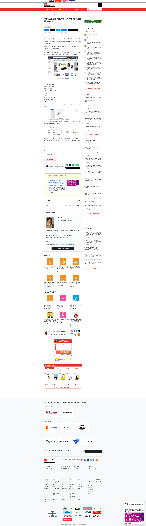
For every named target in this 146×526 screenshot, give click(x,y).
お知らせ (89, 483)
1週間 (93, 31)
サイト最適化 (47, 488)
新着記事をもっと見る (94, 134)
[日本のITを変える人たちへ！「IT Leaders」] (77, 512)
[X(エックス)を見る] (88, 460)
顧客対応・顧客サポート (56, 494)
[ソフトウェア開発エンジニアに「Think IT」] (77, 509)
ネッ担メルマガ (77, 5)
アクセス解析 (80, 486)
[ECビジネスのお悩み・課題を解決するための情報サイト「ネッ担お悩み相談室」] (67, 520)
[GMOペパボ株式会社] (82, 427)
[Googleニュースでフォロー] (94, 460)
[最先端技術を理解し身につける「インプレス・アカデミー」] (97, 516)
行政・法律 (71, 499)
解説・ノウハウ (90, 485)
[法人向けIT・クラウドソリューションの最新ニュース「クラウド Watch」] (67, 512)
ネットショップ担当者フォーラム (49, 5)
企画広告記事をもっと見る (94, 213)
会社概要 (76, 468)
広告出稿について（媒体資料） (65, 466)
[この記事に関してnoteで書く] (76, 165)
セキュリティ (47, 496)
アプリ (79, 484)
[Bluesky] (91, 460)
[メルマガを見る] (82, 460)
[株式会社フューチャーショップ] (51, 427)
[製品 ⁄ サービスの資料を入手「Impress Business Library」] (67, 516)
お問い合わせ (77, 466)
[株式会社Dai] (67, 427)
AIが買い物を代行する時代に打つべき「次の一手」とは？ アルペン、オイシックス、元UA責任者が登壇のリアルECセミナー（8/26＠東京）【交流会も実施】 (134, 506)
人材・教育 (80, 493)
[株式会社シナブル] (89, 441)
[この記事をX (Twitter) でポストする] (70, 165)
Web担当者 (64, 1)
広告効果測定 (64, 490)
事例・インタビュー (90, 489)
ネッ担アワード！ (70, 5)
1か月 (99, 31)
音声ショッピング (72, 484)
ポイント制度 (72, 488)
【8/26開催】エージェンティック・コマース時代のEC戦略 (56, 32)
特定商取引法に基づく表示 (65, 468)
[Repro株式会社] (50, 441)
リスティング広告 (88, 12)
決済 (45, 499)
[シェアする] (67, 165)
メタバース (68, 12)
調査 (79, 499)
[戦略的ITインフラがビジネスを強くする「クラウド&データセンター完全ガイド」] (67, 509)
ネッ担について (85, 5)
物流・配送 (63, 493)
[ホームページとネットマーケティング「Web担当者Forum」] (87, 509)
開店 (62, 496)
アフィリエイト (95, 12)
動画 (54, 490)
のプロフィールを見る (63, 248)
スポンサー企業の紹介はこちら (93, 451)
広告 (62, 484)
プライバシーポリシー (50, 468)
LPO (70, 486)
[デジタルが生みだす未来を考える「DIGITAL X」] (77, 516)
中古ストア (47, 150)
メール (46, 484)
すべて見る (94, 268)
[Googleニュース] (75, 334)
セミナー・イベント (90, 481)
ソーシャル (55, 484)
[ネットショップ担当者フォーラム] (49, 461)
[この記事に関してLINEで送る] (78, 165)
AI (64, 12)
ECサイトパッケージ (72, 497)
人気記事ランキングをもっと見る (94, 88)
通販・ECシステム (56, 499)
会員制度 (54, 486)
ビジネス (67, 368)
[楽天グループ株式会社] (51, 413)
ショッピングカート (81, 496)
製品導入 (72, 1)
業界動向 (63, 499)
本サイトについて (50, 466)
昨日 (87, 31)
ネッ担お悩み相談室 (62, 5)
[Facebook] (75, 331)
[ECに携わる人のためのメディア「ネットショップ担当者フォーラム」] (97, 512)
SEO (79, 482)
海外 (53, 12)
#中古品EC (61, 154)
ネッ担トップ (46, 14)
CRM (62, 486)
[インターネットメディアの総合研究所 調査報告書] (97, 509)
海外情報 (57, 12)
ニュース (50, 14)
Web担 (64, 334)
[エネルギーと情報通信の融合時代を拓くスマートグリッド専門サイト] (87, 512)
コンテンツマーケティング (79, 12)
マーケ (58, 368)
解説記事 (98, 479)
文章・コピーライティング (72, 491)
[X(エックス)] (79, 331)
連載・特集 (47, 12)
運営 (79, 490)
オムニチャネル (55, 496)
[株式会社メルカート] (63, 441)
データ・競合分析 (64, 488)
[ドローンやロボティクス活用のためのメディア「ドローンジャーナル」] (87, 516)
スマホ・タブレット (56, 488)
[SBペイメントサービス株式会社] (67, 413)
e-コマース (49, 368)
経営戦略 (76, 368)
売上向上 (46, 486)
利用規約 (90, 466)
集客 (73, 12)
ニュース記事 (99, 481)
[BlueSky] (72, 334)
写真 (45, 490)
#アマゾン (56, 154)
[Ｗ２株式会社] (76, 441)
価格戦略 (46, 493)
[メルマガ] (72, 331)
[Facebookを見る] (85, 460)
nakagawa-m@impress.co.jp (67, 244)
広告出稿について (93, 5)
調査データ (89, 487)
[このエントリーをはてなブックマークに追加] (73, 165)
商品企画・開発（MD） (72, 494)
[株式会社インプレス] (52, 514)
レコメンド (80, 488)
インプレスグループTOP (92, 468)
